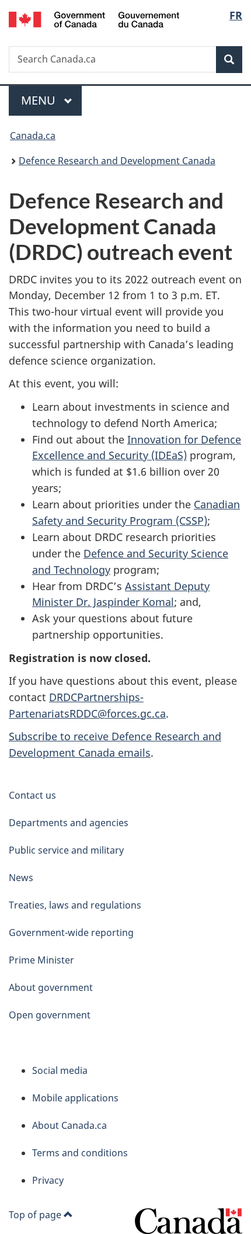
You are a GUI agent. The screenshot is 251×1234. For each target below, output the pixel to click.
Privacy (48, 1180)
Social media (60, 1070)
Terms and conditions (80, 1152)
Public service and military (66, 850)
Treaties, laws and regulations (75, 905)
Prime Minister (41, 960)
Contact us (32, 795)
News (21, 877)
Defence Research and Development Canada (117, 160)
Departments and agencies (68, 822)
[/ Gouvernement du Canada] (94, 18)
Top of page (36, 1214)
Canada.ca (32, 135)
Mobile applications (75, 1097)
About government (51, 987)
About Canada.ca (69, 1125)
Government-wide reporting (71, 932)
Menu (39, 100)
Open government (49, 1014)
